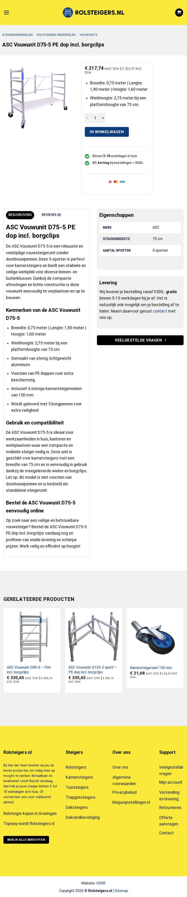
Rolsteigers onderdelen (56, 34)
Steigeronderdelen (17, 34)
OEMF (101, 883)
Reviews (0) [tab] (51, 215)
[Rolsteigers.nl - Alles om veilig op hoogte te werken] (93, 12)
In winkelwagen (107, 131)
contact (160, 311)
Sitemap (121, 891)
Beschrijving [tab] (20, 215)
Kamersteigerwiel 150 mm (151, 668)
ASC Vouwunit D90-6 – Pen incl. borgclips (29, 669)
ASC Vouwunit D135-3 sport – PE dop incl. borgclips (92, 669)
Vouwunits (88, 34)
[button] (6, 12)
